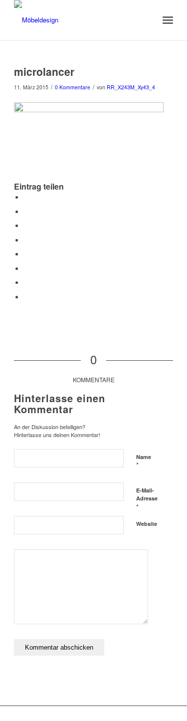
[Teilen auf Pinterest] (26, 226)
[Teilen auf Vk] (26, 268)
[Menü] (168, 20)
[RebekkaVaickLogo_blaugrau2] (77, 20)
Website (146, 523)
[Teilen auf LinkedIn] (26, 240)
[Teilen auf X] (26, 212)
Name (143, 461)
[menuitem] (168, 20)
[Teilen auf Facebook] (26, 197)
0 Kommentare (72, 87)
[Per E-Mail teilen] (26, 297)
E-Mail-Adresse (147, 498)
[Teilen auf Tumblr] (26, 254)
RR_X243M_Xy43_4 (131, 87)
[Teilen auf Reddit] (26, 282)
